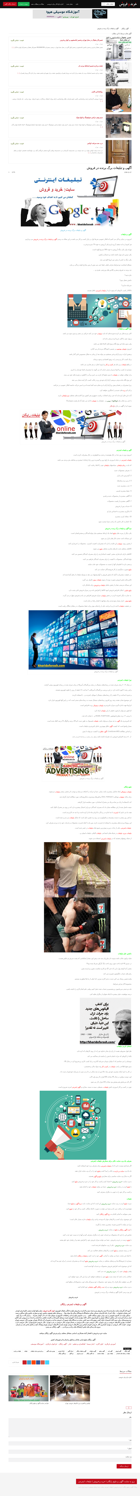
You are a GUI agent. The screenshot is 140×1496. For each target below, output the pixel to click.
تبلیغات (25, 1351)
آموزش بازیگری (110, 1344)
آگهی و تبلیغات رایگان (81, 1351)
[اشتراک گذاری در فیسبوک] (38, 1362)
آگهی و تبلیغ (102, 1351)
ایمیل (129, 1448)
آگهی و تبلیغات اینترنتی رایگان (73, 1304)
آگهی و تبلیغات (92, 1351)
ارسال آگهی (70, 1351)
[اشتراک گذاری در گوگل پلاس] (43, 1362)
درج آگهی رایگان (62, 1353)
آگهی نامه (110, 1351)
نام (130, 1440)
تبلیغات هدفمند (100, 1353)
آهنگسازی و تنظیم (79, 1344)
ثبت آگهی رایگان (90, 1353)
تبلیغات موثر (110, 1353)
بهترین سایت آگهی (50, 1351)
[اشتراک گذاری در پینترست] (25, 1362)
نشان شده (70, 4)
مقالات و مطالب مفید (37, 4)
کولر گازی (51, 1311)
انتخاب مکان (109, 4)
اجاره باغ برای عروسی (125, 1377)
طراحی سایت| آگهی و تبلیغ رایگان (38, 1403)
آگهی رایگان (63, 1344)
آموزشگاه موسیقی (37, 1344)
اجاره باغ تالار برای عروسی (55, 4)
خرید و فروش (80, 1353)
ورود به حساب (23, 4)
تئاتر (69, 1344)
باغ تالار (112, 406)
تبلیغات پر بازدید (17, 1351)
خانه (77, 4)
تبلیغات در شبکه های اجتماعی (123, 1353)
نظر (130, 1417)
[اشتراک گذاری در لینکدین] (29, 1362)
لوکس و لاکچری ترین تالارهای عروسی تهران (77, 1403)
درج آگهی (71, 1353)
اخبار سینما (90, 1344)
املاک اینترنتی (61, 1351)
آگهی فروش (118, 1351)
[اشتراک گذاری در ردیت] (34, 1362)
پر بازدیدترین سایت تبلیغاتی (37, 1351)
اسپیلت (44, 1311)
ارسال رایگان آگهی (10, 4)
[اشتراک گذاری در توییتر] (47, 1362)
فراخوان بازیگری (51, 1344)
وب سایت (128, 1457)
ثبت (124, 1230)
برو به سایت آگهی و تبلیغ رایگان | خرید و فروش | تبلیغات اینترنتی (106, 1481)
